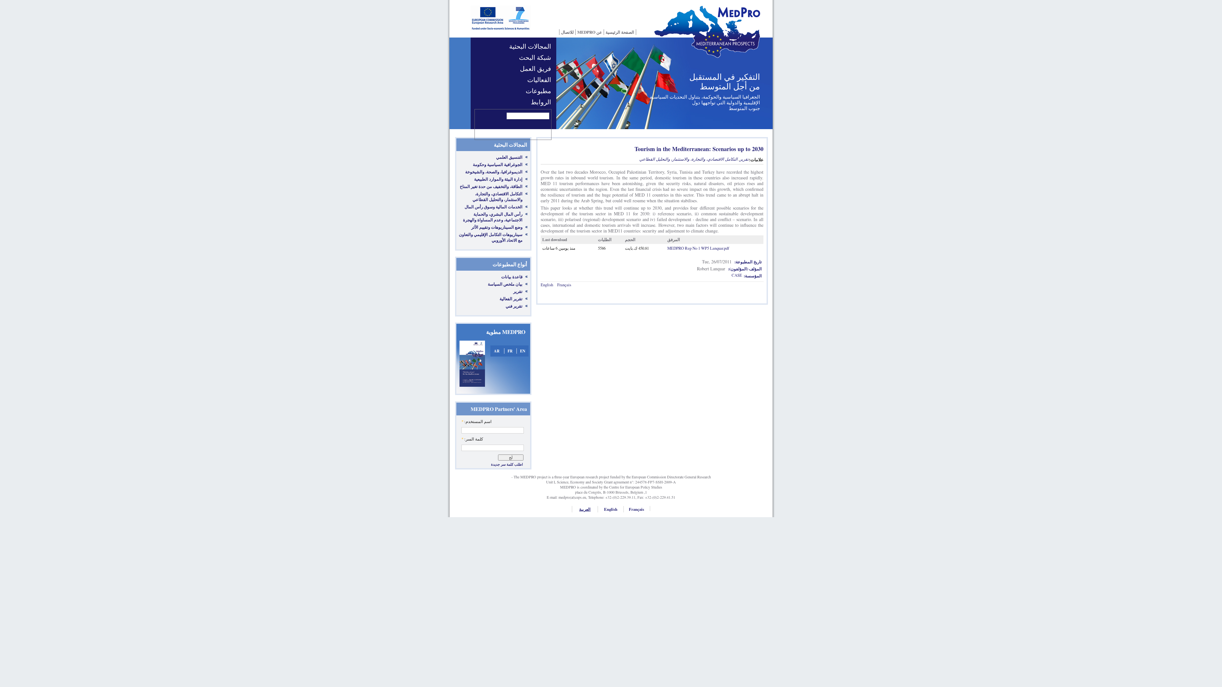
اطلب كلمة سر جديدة (507, 464)
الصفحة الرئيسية (620, 32)
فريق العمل (535, 68)
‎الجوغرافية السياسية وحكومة (498, 164)
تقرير (518, 291)
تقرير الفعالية (511, 299)
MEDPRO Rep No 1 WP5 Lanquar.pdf (698, 248)
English (547, 285)
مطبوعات (538, 91)
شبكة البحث (535, 57)
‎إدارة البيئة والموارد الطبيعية (498, 179)
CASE (737, 275)
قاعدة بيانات (512, 277)
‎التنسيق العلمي (509, 157)
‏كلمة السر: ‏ (472, 439)
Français (564, 285)
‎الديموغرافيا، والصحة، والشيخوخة (494, 172)
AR (497, 351)
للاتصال (567, 32)
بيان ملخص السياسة (505, 284)
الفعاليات (539, 79)
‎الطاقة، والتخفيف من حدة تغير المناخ (491, 186)
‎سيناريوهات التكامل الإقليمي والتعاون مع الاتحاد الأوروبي (491, 237)
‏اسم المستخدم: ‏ (476, 421)
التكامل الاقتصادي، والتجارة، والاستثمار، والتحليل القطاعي (688, 159)
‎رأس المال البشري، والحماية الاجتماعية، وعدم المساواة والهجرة (493, 217)
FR (510, 351)
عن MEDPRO (589, 32)
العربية (585, 509)
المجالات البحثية (530, 46)
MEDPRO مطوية (505, 332)
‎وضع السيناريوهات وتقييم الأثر (497, 227)
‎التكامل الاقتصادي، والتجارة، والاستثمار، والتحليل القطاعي (498, 196)
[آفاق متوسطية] (710, 36)
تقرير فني (514, 306)
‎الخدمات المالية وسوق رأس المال (494, 207)
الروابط (541, 102)
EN (522, 351)
